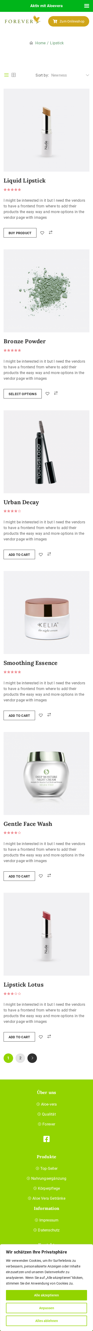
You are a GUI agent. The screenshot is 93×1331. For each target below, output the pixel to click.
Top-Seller (48, 1168)
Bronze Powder (25, 341)
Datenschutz (49, 1230)
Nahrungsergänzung (48, 1178)
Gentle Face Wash (28, 824)
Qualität (49, 1114)
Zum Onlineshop (72, 21)
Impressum (49, 1220)
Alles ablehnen (46, 1321)
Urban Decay (21, 502)
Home (40, 43)
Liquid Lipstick (25, 181)
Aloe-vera (49, 1104)
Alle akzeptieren (46, 1295)
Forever (48, 1124)
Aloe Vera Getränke (48, 1198)
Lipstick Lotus (24, 985)
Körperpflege (49, 1188)
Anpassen (46, 1308)
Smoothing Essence (30, 663)
